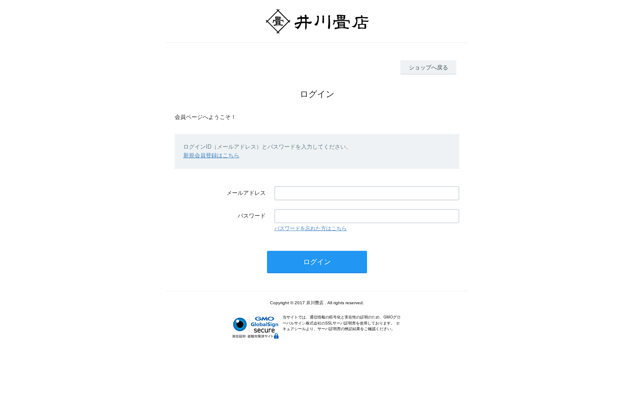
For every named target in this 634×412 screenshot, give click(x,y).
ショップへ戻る (428, 67)
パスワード (252, 215)
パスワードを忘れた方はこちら (310, 228)
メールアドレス (246, 193)
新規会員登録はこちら (211, 155)
